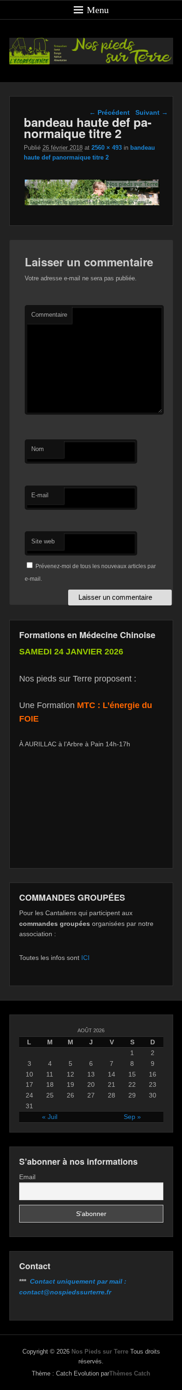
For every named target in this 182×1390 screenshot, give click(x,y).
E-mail (40, 495)
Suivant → (151, 112)
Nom (37, 448)
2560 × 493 (106, 147)
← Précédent (109, 112)
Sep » (132, 1116)
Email (27, 1177)
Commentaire (49, 314)
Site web (43, 541)
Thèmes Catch (129, 1373)
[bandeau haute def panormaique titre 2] (92, 205)
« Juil (49, 1116)
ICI (85, 957)
